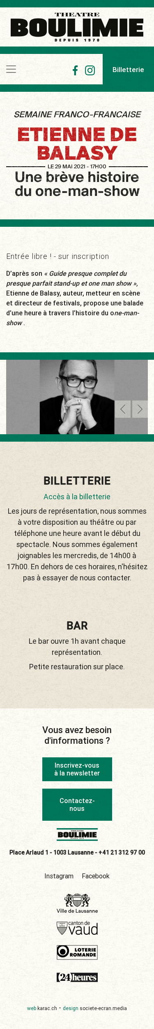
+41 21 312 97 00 (122, 852)
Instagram (59, 876)
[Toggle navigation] (11, 69)
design (95, 1008)
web (42, 1008)
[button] (123, 409)
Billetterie (128, 69)
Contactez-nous (77, 804)
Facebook (96, 876)
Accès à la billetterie (77, 496)
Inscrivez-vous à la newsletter (77, 769)
